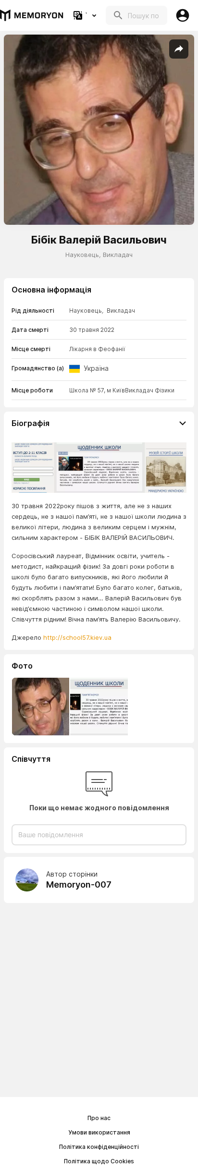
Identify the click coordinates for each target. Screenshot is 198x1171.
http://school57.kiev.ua (77, 637)
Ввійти (182, 15)
